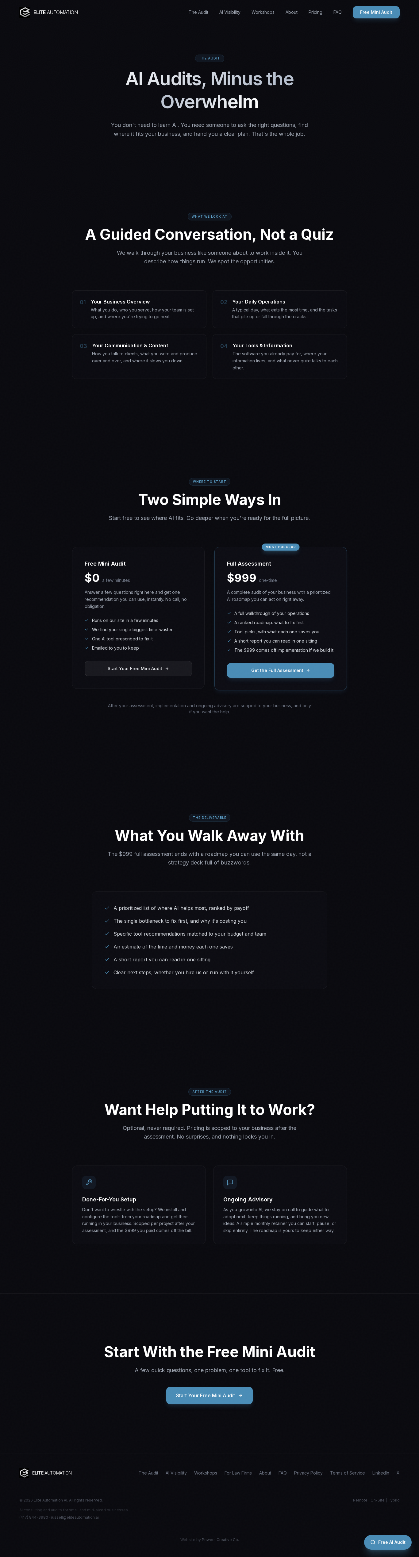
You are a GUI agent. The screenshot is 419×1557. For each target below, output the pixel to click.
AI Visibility (229, 12)
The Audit (198, 12)
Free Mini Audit (376, 12)
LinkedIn (380, 1472)
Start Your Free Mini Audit (135, 668)
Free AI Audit (392, 1542)
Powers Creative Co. (220, 1539)
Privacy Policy (308, 1472)
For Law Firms (238, 1472)
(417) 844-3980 (33, 1517)
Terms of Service (347, 1472)
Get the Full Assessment (277, 670)
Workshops (263, 12)
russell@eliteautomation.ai (75, 1517)
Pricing (315, 12)
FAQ (337, 12)
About (292, 12)
